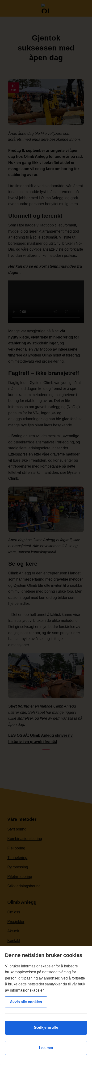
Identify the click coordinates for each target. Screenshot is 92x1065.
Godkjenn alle (46, 1027)
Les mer (46, 1048)
